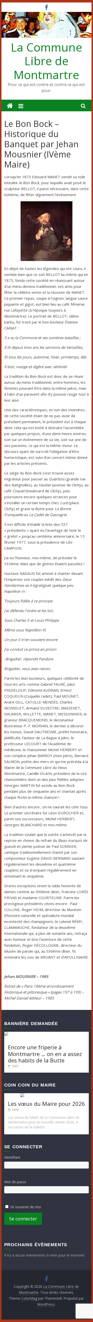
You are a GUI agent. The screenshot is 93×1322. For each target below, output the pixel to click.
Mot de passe (15, 1181)
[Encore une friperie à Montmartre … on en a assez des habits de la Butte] (46, 1034)
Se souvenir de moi (25, 1206)
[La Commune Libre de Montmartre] (9, 106)
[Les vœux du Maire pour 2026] (46, 1095)
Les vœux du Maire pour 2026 (46, 1103)
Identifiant (12, 1157)
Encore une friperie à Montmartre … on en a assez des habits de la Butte (45, 1053)
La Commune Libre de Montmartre (46, 60)
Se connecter (23, 1219)
